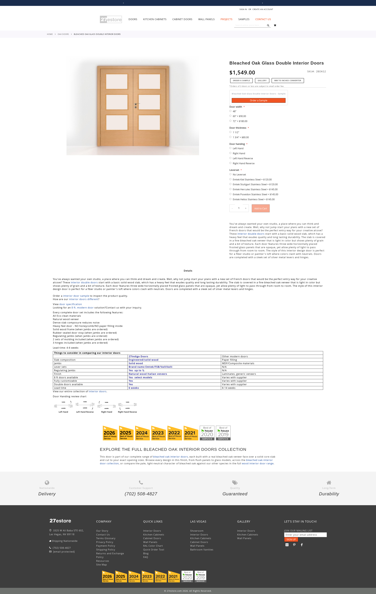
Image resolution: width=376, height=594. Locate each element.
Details (188, 270)
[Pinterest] (294, 545)
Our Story (102, 530)
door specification (70, 304)
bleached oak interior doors (170, 456)
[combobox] (252, 25)
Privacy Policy (104, 542)
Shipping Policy (105, 549)
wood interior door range (258, 463)
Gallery (262, 80)
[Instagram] (287, 545)
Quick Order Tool (153, 549)
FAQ (145, 557)
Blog (146, 553)
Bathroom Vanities (201, 549)
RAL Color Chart (153, 545)
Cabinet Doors (152, 538)
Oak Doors (63, 34)
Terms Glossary (105, 538)
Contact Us (103, 534)
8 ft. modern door (83, 307)
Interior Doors (152, 530)
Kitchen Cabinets (153, 534)
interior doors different (83, 299)
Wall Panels (150, 542)
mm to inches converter (287, 80)
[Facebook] (302, 545)
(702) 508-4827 (61, 547)
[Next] (262, 3)
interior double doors (251, 233)
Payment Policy (105, 545)
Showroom (197, 530)
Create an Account (262, 9)
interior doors (97, 391)
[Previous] (123, 3)
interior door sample (76, 295)
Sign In (243, 9)
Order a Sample (241, 80)
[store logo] (111, 19)
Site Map (101, 564)
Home (50, 34)
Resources (102, 561)
